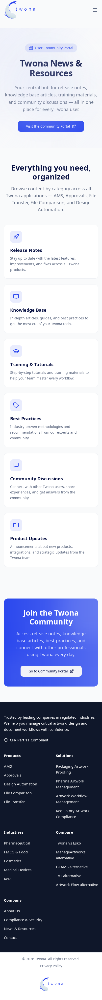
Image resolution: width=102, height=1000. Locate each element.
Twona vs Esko (68, 843)
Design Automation (20, 783)
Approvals (12, 775)
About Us (12, 910)
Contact (10, 937)
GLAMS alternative (72, 866)
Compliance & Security (23, 919)
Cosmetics (12, 860)
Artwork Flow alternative (77, 884)
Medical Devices (17, 869)
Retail (8, 878)
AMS (8, 766)
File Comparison (18, 792)
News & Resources (19, 928)
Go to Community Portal (48, 671)
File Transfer (14, 801)
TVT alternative (68, 875)
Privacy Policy (51, 965)
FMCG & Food (16, 851)
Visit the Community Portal (48, 126)
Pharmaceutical (17, 843)
